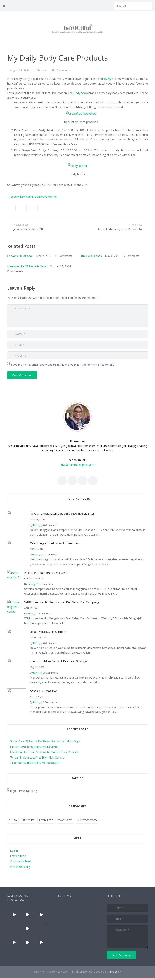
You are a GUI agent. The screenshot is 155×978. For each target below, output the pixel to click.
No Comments (61, 70)
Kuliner (26, 820)
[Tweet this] (21, 208)
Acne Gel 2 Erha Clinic (43, 691)
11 (63, 255)
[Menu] (4, 5)
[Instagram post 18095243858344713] (41, 915)
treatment (41, 196)
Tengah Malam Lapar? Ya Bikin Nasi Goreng (37, 757)
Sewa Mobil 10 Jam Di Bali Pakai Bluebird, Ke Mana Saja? (45, 741)
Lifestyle (41, 70)
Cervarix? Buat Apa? (20, 256)
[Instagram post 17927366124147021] (14, 915)
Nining (36, 525)
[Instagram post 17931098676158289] (28, 942)
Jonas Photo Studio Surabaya (48, 632)
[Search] (148, 6)
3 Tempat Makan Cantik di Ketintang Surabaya (59, 661)
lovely (107, 79)
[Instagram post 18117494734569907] (14, 942)
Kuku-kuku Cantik (91, 256)
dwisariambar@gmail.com (77, 464)
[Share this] (11, 208)
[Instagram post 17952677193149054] (14, 928)
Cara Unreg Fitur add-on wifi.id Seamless (55, 543)
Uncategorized (86, 820)
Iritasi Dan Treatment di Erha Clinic (45, 573)
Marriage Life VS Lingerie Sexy (26, 266)
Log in (14, 850)
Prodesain (114, 971)
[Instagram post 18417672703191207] (41, 942)
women (52, 196)
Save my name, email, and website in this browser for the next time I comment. (62, 364)
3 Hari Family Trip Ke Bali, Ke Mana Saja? (35, 763)
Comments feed (20, 861)
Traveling (63, 820)
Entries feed (18, 856)
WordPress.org (20, 867)
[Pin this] (42, 208)
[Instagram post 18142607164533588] (28, 915)
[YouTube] (102, 5)
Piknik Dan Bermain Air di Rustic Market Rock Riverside (44, 752)
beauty (15, 196)
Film (11, 820)
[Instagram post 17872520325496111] (41, 928)
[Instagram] (107, 5)
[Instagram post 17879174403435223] (28, 928)
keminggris (26, 196)
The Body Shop (78, 93)
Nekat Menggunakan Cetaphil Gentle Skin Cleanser (62, 513)
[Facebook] (92, 5)
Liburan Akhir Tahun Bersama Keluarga (34, 746)
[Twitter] (97, 5)
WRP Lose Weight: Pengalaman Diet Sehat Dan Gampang (61, 602)
